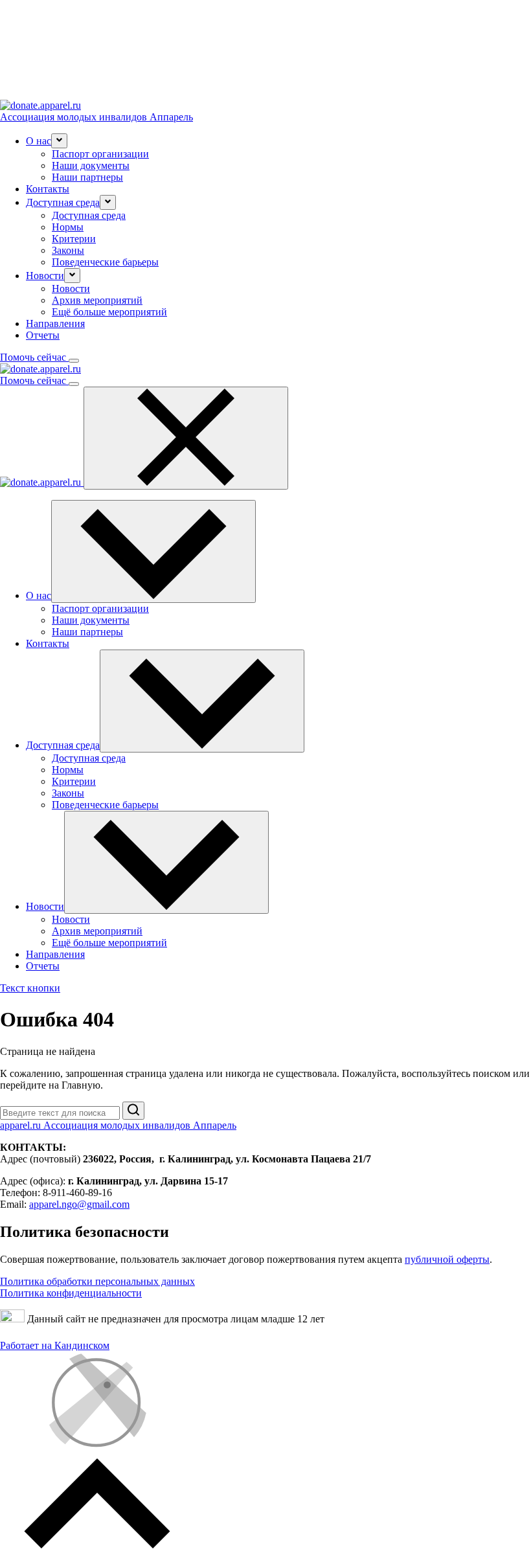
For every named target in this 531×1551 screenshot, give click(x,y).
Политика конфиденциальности (71, 1292)
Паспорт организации (100, 153)
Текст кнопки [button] (30, 987)
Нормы (68, 226)
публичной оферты (447, 1259)
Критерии (74, 238)
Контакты (47, 188)
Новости (71, 288)
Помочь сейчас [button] (34, 357)
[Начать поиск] (133, 1111)
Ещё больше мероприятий (109, 311)
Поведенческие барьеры (105, 261)
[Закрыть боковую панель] (186, 438)
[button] (59, 140)
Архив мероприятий (97, 300)
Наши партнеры (87, 177)
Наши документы (91, 165)
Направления (55, 323)
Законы (68, 250)
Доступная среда (89, 215)
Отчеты (43, 335)
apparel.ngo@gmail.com (79, 1204)
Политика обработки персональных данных (97, 1281)
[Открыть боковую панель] (74, 361)
